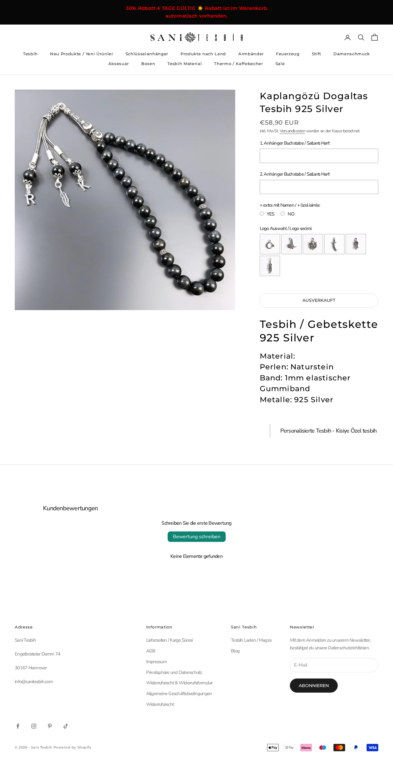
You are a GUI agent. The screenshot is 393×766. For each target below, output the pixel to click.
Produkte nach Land (203, 53)
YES (270, 214)
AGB (150, 651)
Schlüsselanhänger (147, 53)
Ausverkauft (318, 300)
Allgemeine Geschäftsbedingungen (179, 693)
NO (291, 214)
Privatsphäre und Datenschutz (174, 672)
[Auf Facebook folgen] (18, 726)
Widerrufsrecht (160, 704)
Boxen (148, 63)
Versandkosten (292, 131)
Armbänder (251, 53)
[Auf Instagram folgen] (34, 726)
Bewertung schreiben (196, 536)
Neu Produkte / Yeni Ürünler (81, 53)
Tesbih (30, 53)
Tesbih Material (184, 63)
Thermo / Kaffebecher (238, 63)
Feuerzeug (288, 53)
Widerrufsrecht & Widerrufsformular (179, 683)
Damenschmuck (351, 53)
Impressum (156, 662)
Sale (280, 63)
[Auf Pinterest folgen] (50, 726)
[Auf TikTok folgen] (66, 726)
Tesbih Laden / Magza (251, 640)
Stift (316, 53)
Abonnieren (314, 685)
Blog (235, 651)
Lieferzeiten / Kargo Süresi (169, 640)
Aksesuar (118, 63)
